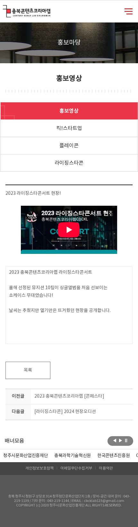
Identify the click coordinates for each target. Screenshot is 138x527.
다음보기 (120, 440)
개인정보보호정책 (39, 468)
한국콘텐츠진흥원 (113, 455)
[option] (25, 455)
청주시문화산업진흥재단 (25, 455)
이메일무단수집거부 (76, 468)
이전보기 (114, 440)
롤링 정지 (126, 440)
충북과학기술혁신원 (72, 455)
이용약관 (106, 468)
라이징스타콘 (69, 163)
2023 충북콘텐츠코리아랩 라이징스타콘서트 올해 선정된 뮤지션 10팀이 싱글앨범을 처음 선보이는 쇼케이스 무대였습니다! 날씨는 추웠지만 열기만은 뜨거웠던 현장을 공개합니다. (60, 291)
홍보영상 (69, 111)
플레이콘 (69, 146)
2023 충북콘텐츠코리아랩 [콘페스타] (69, 396)
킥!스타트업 (69, 128)
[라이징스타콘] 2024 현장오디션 (65, 411)
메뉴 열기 (129, 10)
